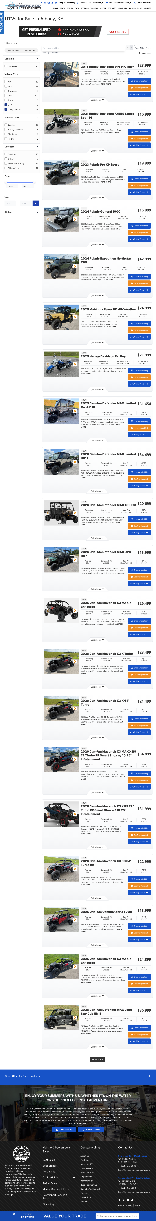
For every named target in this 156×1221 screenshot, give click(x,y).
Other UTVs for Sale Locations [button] (22, 1076)
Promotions (85, 1197)
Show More (97, 1059)
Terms (137, 1205)
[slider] (6, 182)
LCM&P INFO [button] (122, 8)
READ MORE (106, 84)
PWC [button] (77, 8)
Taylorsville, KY (87, 1168)
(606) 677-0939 (144, 2)
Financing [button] (48, 1204)
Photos (83, 1193)
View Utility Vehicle (137, 94)
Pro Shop (84, 1160)
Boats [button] (62, 8)
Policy (121, 1205)
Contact (147, 8)
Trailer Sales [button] (50, 1183)
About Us (84, 1156)
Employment (86, 1176)
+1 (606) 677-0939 (127, 1166)
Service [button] (103, 8)
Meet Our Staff (87, 1172)
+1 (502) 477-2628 (127, 1188)
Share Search (146, 53)
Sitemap (84, 1201)
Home (55, 8)
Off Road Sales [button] (51, 1177)
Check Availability (141, 81)
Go (35, 203)
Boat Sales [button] (49, 1159)
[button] (48, 75)
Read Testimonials (88, 1185)
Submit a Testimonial (90, 1189)
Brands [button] (70, 8)
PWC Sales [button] (49, 1171)
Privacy (129, 1205)
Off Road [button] (85, 8)
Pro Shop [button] (112, 8)
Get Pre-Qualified (141, 88)
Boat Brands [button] (50, 1165)
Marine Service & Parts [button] (56, 1189)
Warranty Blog (86, 1181)
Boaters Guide (135, 8)
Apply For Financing (66, 2)
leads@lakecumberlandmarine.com (134, 1170)
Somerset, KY (86, 1164)
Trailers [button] (94, 8)
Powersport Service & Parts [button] (55, 1197)
